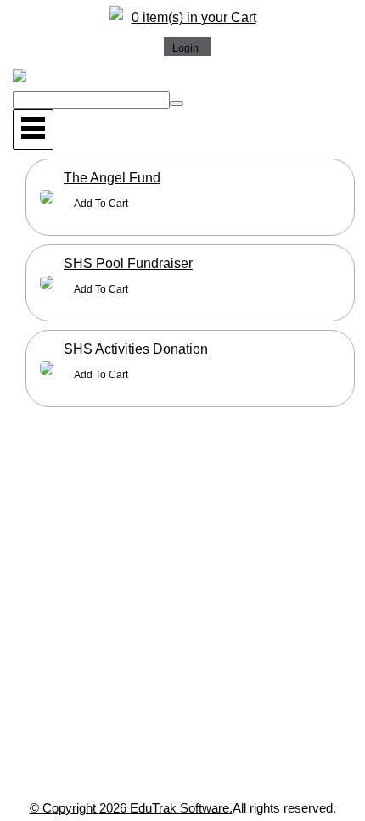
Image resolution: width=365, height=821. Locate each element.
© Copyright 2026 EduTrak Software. (131, 808)
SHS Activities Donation (136, 349)
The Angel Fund (112, 177)
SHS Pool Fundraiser (128, 263)
